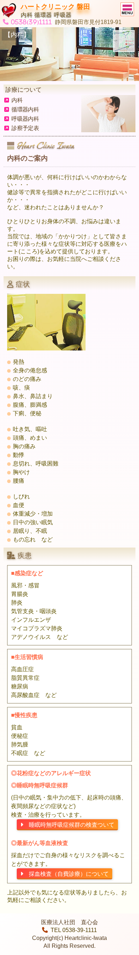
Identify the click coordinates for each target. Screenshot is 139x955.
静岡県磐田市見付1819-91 (88, 22)
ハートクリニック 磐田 (55, 6)
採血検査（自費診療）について (66, 874)
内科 (16, 100)
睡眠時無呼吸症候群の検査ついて (68, 825)
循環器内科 (25, 109)
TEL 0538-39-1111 (74, 930)
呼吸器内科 (25, 119)
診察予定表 (25, 128)
